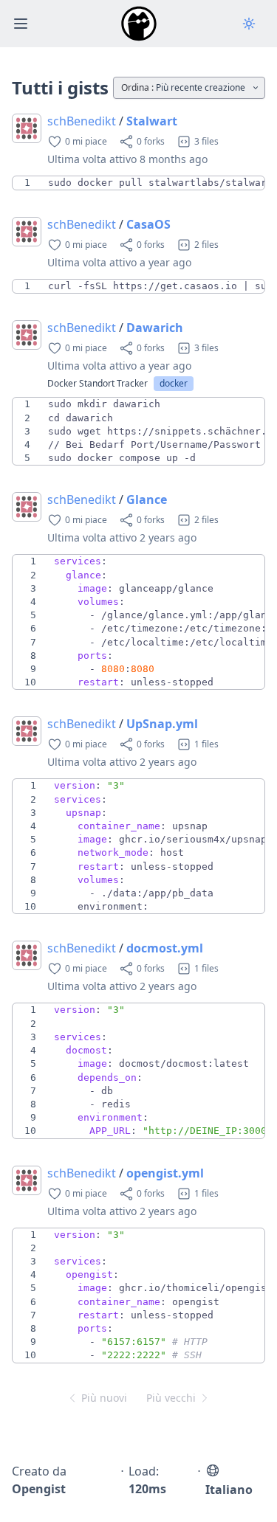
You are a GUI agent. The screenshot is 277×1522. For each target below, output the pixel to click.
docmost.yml (164, 948)
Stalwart (151, 121)
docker (174, 383)
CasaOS (148, 224)
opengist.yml (165, 1173)
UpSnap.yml (162, 724)
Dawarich (154, 327)
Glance (146, 499)
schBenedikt (81, 121)
